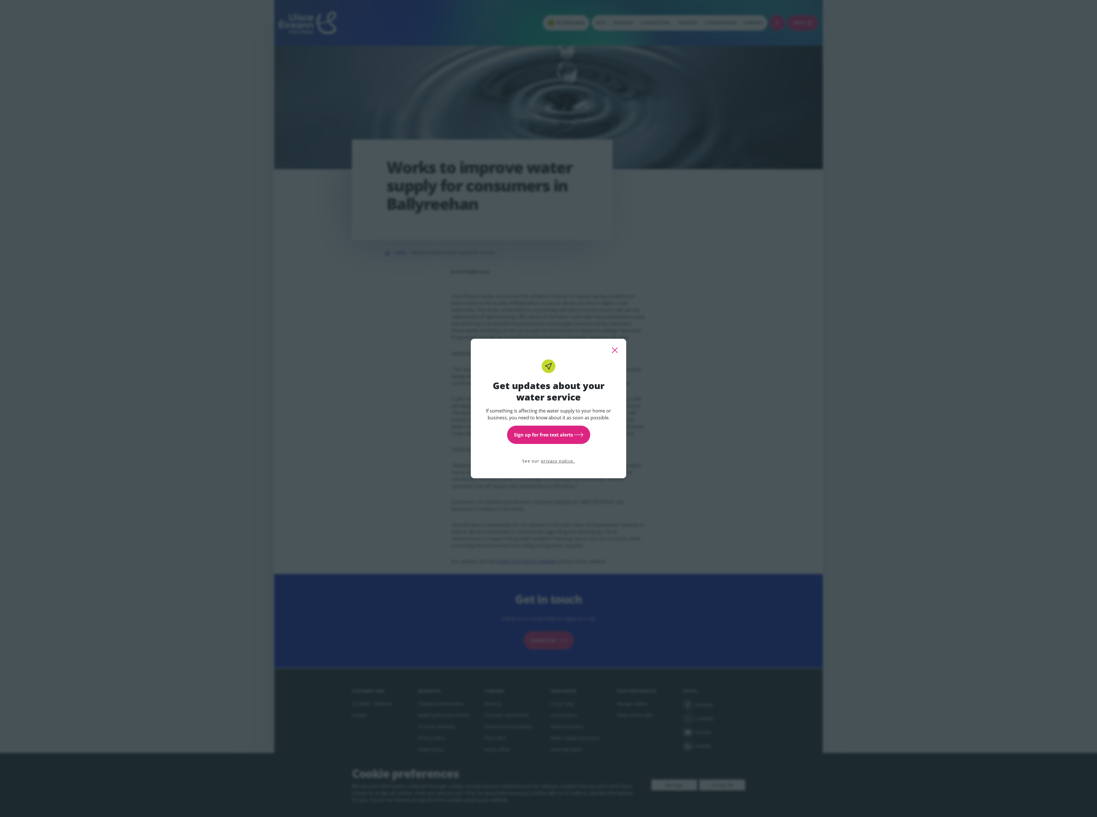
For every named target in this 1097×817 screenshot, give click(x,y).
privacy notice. (558, 461)
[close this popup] (615, 350)
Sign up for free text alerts (543, 435)
